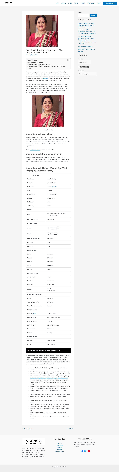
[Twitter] (85, 451)
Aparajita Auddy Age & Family (36, 62)
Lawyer (83, 3)
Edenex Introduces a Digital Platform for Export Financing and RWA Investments (86, 25)
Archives (80, 59)
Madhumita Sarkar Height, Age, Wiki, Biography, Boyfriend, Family (49, 378)
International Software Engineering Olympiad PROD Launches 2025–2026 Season (87, 31)
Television (45, 78)
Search (80, 12)
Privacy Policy (59, 451)
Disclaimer (59, 449)
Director (54, 186)
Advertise (59, 447)
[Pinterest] (89, 451)
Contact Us (59, 445)
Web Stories (91, 3)
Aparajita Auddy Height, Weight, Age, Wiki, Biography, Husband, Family (47, 67)
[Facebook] (82, 451)
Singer (76, 3)
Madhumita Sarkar (35, 150)
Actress (63, 3)
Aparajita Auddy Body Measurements (39, 64)
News (98, 3)
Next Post (70, 429)
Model (70, 3)
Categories (81, 71)
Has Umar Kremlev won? (85, 46)
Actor (57, 3)
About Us (59, 443)
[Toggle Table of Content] (68, 60)
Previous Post (27, 429)
